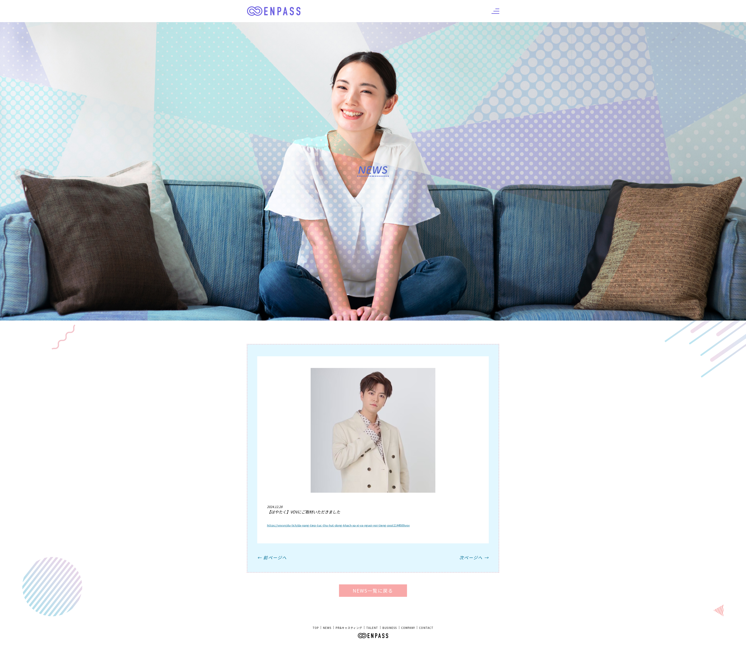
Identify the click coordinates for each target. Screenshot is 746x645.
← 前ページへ (272, 557)
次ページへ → (474, 557)
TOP (316, 628)
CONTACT (426, 628)
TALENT (372, 628)
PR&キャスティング (349, 628)
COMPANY (408, 628)
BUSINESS (389, 628)
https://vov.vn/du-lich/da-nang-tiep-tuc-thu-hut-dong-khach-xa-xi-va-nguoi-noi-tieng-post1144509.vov (338, 525)
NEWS (327, 628)
